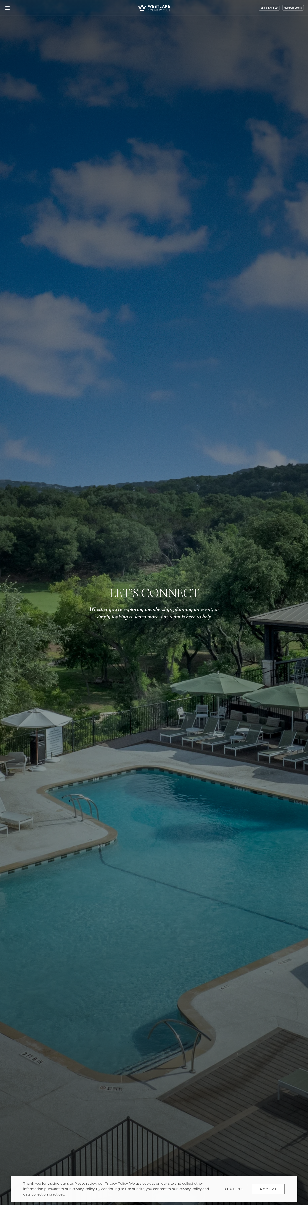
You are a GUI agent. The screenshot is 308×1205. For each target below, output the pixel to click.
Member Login (293, 8)
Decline (233, 1189)
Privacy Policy (116, 1183)
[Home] (154, 7)
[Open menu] (7, 8)
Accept (268, 1189)
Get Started (269, 8)
